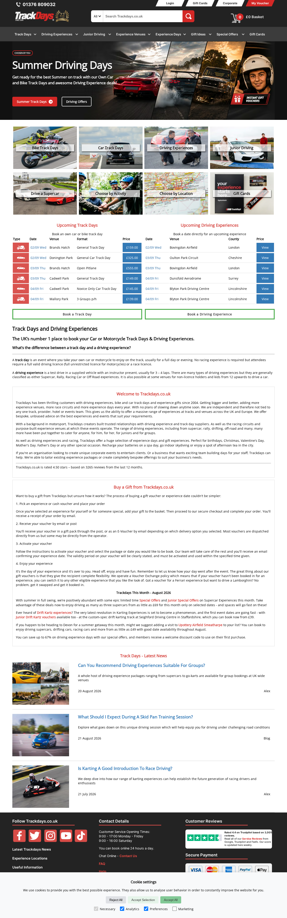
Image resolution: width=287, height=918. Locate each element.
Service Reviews (252, 838)
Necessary (107, 909)
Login (170, 3)
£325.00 (132, 258)
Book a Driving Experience (209, 314)
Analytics (132, 909)
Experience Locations (29, 858)
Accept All (171, 900)
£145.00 (132, 289)
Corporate (230, 3)
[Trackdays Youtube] (66, 841)
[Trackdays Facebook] (19, 841)
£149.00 (132, 278)
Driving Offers (76, 101)
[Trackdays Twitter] (35, 841)
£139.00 (132, 299)
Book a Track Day (77, 314)
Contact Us (128, 856)
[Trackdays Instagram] (50, 841)
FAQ (102, 864)
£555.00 (132, 268)
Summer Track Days (32, 101)
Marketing (186, 909)
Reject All (115, 900)
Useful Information (27, 867)
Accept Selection (143, 900)
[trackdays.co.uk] (42, 22)
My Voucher (260, 3)
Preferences (159, 909)
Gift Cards (200, 3)
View (265, 247)
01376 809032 (39, 4)
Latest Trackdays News (31, 849)
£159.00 (132, 247)
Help (102, 871)
